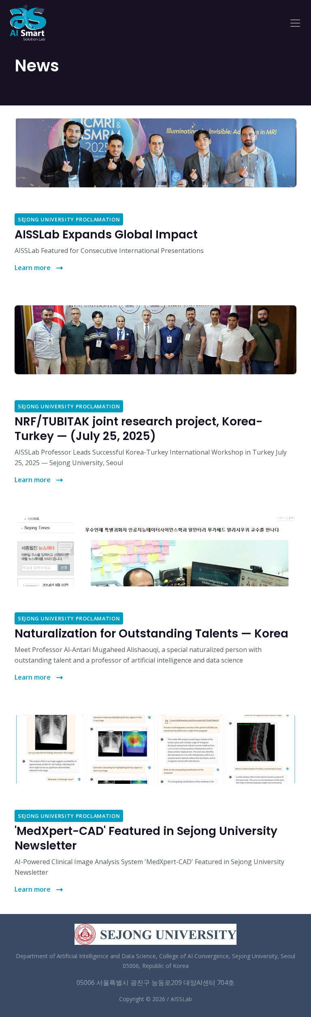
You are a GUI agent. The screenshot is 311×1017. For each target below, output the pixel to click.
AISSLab (181, 999)
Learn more (33, 267)
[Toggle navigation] (295, 23)
